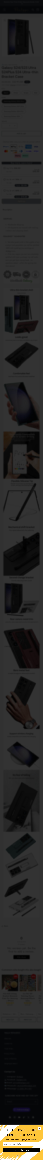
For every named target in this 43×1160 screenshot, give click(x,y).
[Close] (39, 1128)
